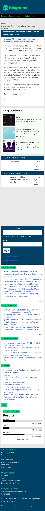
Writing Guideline (7, 462)
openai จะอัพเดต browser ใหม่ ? (14, 382)
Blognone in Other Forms (10, 483)
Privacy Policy (6, 467)
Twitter (3, 480)
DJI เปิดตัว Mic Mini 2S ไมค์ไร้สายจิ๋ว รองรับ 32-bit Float (22, 320)
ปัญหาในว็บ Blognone (10, 372)
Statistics (4, 457)
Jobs (18, 16)
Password (6, 240)
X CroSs (5, 158)
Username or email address (13, 229)
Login (34, 16)
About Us (4, 452)
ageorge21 (7, 173)
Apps (3, 478)
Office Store (11, 87)
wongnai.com (32, 506)
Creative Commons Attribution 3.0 (13, 491)
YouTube (17, 480)
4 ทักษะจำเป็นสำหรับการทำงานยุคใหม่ (16, 355)
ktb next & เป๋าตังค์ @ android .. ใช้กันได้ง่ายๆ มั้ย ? (20, 394)
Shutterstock (7, 42)
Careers (4, 455)
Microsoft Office (27, 42)
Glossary (17, 462)
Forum (12, 16)
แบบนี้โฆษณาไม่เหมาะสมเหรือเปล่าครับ (16, 387)
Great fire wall (8, 375)
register (36, 164)
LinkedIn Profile (10, 501)
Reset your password (10, 261)
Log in (36, 162)
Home (3, 23)
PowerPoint (17, 42)
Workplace (26, 16)
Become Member (7, 460)
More (41, 301)
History (11, 452)
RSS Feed (4, 476)
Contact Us (5, 465)
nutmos (8, 39)
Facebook (10, 480)
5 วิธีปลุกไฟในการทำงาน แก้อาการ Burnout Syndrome (22, 353)
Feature (4, 16)
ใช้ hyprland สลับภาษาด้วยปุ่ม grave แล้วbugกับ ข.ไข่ (21, 370)
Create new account (10, 257)
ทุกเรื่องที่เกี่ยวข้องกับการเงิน (12, 385)
